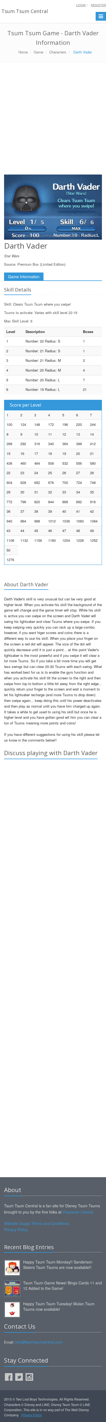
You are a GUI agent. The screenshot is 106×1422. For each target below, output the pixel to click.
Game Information (23, 276)
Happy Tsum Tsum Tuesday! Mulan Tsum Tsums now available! (59, 1306)
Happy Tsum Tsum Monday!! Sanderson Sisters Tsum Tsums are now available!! (57, 1264)
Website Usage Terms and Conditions (36, 1223)
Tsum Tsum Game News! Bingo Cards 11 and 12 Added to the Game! (62, 1285)
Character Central (78, 1212)
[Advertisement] (53, 120)
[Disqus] (53, 839)
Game (38, 52)
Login (81, 5)
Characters (57, 52)
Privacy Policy (16, 1229)
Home (23, 52)
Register (98, 5)
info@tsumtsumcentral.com (38, 1342)
